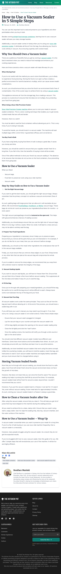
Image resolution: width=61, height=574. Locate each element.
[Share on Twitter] (3, 456)
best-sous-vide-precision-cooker (26, 460)
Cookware (4, 531)
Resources (49, 2)
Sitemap (34, 515)
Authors (3, 541)
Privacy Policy (36, 512)
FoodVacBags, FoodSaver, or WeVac (31, 206)
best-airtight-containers (9, 460)
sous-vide (5, 463)
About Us (35, 506)
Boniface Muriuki (24, 25)
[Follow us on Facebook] (2, 519)
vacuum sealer (46, 58)
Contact (56, 2)
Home (30, 2)
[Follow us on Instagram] (6, 519)
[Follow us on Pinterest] (14, 519)
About (41, 2)
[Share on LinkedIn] (9, 456)
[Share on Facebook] (6, 456)
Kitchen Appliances (7, 535)
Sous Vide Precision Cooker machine (15, 109)
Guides (3, 538)
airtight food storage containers (24, 37)
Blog (35, 2)
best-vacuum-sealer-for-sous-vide (46, 460)
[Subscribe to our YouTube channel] (10, 519)
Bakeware (4, 528)
